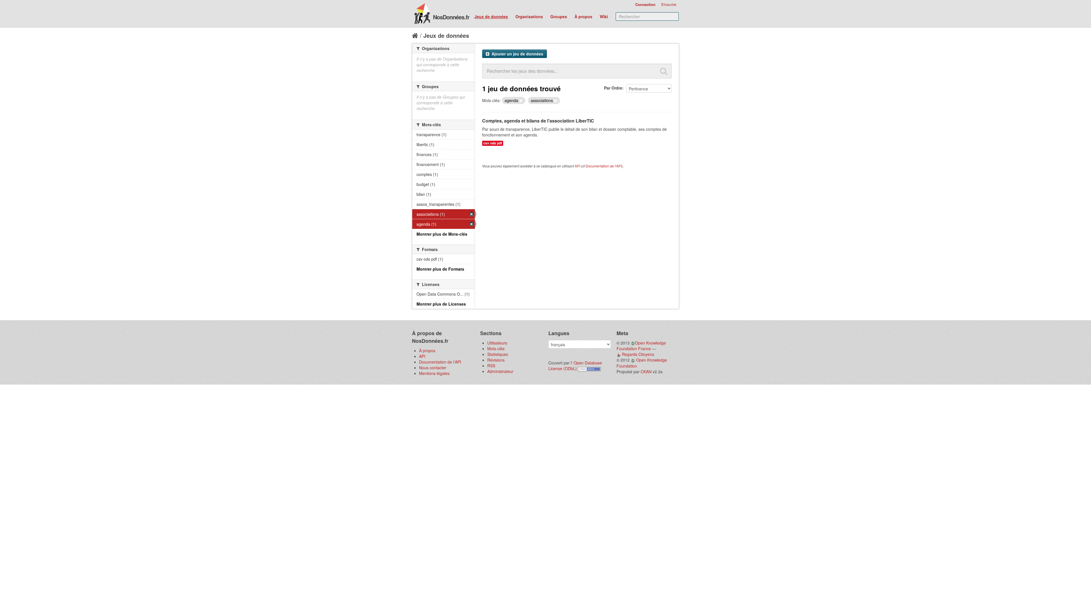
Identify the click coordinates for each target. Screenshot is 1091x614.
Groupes (558, 16)
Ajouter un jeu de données (516, 54)
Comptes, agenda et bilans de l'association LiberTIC (538, 120)
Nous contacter (432, 367)
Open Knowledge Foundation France (641, 345)
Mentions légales (434, 373)
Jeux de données (491, 16)
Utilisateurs (497, 343)
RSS (491, 365)
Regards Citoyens (638, 354)
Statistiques (497, 354)
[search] (663, 71)
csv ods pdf (492, 143)
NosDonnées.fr (451, 17)
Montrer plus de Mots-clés (442, 234)
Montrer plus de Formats (440, 269)
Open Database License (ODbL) (575, 365)
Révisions (496, 360)
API (577, 165)
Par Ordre (613, 88)
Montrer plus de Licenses (441, 304)
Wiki (604, 16)
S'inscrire (668, 4)
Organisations (529, 16)
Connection (645, 4)
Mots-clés (496, 348)
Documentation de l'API (604, 165)
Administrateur (500, 371)
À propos (583, 16)
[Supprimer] (520, 100)
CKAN (646, 371)
